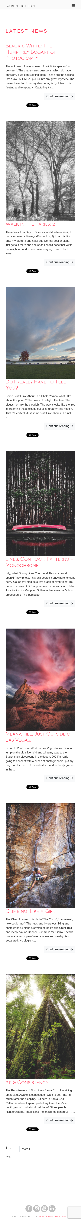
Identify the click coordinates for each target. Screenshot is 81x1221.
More (25, 1149)
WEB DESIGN (62, 1216)
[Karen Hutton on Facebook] (28, 1211)
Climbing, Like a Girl (30, 911)
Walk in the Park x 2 (30, 224)
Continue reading (58, 96)
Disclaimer (46, 1216)
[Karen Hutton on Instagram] (36, 1211)
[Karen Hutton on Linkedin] (52, 1211)
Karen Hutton (20, 6)
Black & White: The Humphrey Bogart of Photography (31, 52)
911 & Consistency (27, 1082)
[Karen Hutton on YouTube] (44, 1211)
